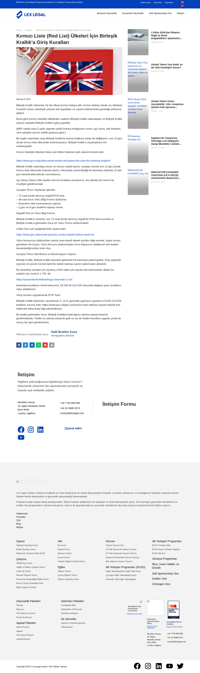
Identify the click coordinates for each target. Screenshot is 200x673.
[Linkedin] (158, 666)
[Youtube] (169, 666)
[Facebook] (137, 666)
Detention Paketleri (72, 601)
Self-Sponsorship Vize (160, 13)
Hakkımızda (145, 2)
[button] (18, 345)
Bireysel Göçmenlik (107, 13)
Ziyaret (20, 541)
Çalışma (21, 559)
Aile (60, 541)
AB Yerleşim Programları (167, 541)
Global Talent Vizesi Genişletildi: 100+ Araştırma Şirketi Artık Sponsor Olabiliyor (167, 105)
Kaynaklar (169, 2)
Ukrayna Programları (164, 558)
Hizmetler (158, 2)
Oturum (110, 541)
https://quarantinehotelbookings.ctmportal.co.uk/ (44, 279)
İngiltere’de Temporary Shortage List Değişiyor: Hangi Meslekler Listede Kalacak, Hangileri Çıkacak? (165, 144)
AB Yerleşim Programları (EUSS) (125, 567)
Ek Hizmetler (68, 618)
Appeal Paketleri (26, 622)
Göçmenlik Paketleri (28, 601)
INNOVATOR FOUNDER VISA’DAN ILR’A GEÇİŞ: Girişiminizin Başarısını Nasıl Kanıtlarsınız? (165, 176)
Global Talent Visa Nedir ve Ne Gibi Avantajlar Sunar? (167, 66)
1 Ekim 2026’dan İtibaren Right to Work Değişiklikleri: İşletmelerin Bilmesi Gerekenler (166, 37)
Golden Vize (159, 578)
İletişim (180, 13)
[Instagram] (148, 666)
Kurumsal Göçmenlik (133, 13)
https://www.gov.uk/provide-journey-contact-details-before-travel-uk (55, 234)
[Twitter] (180, 666)
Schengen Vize (161, 584)
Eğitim (61, 567)
